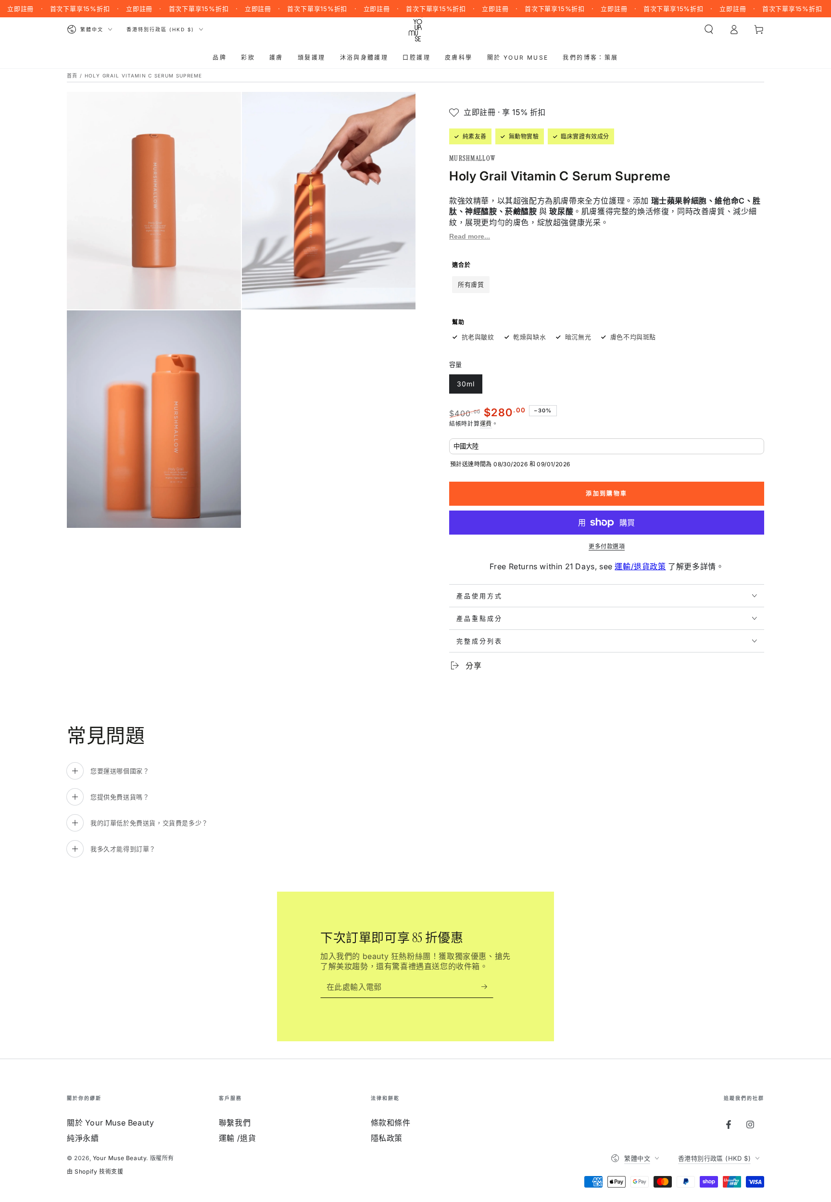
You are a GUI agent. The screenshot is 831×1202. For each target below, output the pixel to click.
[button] (708, 29)
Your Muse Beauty (120, 1158)
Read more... (469, 236)
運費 (486, 423)
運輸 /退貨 (237, 1138)
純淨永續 (83, 1138)
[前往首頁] (415, 29)
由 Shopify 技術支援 (95, 1171)
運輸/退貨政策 (640, 566)
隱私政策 (387, 1138)
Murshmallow (472, 158)
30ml (465, 387)
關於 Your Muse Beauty (110, 1122)
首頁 (72, 75)
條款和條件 (391, 1122)
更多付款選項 (607, 546)
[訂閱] (487, 986)
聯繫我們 (235, 1122)
